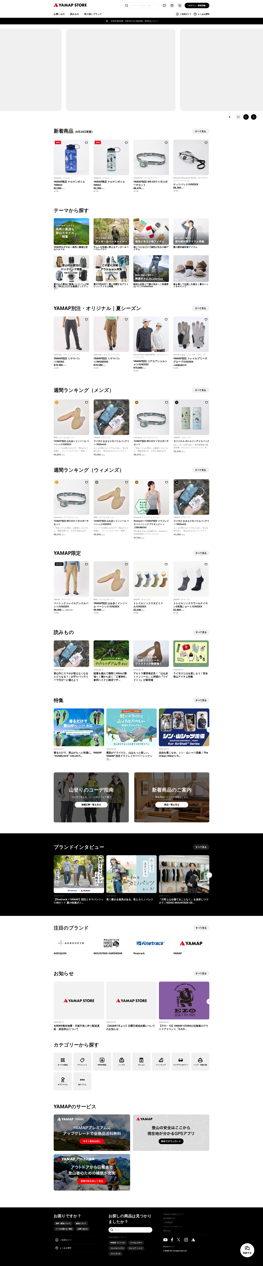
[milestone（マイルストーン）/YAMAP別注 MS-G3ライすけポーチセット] (151, 157)
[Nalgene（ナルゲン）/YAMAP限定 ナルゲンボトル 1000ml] (71, 157)
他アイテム (82, 1084)
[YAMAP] (191, 943)
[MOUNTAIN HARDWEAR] (111, 943)
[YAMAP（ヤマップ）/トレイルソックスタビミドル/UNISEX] (151, 579)
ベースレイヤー (136, 1242)
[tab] (227, 116)
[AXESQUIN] (71, 943)
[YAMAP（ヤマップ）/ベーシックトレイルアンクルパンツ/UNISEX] (71, 579)
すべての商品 (63, 1065)
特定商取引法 (169, 1218)
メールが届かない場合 (64, 1229)
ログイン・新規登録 (197, 5)
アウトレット (82, 1065)
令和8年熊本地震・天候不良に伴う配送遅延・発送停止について (134, 21)
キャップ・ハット (135, 1248)
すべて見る (201, 553)
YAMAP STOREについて (173, 1214)
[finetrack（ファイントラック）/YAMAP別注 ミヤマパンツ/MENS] (71, 334)
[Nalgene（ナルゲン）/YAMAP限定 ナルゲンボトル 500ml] (111, 157)
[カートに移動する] (179, 5)
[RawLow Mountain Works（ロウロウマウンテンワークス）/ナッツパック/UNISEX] (191, 157)
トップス (121, 1065)
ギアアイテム (63, 1084)
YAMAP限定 (102, 1065)
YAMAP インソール (118, 1242)
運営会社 (167, 1230)
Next (209, 729)
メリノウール (115, 1253)
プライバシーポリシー (172, 1226)
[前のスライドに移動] (246, 117)
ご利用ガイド (185, 14)
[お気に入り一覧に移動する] (164, 5)
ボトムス (141, 1065)
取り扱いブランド (93, 13)
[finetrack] (151, 943)
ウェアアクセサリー (180, 1065)
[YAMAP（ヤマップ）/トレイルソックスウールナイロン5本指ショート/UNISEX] (191, 579)
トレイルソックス (117, 1248)
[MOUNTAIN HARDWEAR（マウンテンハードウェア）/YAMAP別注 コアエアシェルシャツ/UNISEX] (151, 334)
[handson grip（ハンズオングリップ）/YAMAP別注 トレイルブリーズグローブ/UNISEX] (191, 334)
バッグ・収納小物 (200, 1065)
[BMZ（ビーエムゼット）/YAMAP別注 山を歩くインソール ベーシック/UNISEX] (111, 579)
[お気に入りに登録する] (86, 142)
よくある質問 (203, 14)
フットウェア (161, 1065)
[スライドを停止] (238, 117)
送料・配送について (63, 1223)
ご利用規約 (168, 1222)
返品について (81, 1223)
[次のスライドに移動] (253, 117)
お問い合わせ (83, 1229)
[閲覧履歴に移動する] (172, 5)
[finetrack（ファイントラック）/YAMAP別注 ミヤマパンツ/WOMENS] (111, 334)
